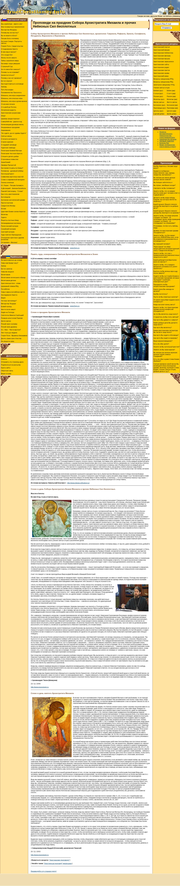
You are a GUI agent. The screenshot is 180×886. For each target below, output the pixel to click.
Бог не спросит (6, 81)
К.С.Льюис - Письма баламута (12, 185)
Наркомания (5, 130)
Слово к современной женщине (13, 180)
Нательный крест (7, 174)
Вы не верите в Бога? (9, 36)
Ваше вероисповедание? (163, 341)
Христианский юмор (161, 76)
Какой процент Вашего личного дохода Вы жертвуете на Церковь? (167, 212)
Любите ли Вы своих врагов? (164, 350)
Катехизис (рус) (159, 105)
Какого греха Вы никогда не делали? (164, 290)
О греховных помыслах (9, 159)
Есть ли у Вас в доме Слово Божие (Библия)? (166, 360)
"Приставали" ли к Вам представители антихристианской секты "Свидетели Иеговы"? (166, 248)
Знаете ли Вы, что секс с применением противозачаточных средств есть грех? (166, 255)
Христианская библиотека (163, 53)
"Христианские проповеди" (59, 860)
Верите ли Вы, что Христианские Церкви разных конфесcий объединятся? (166, 309)
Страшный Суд (7, 66)
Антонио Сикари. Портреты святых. (11, 42)
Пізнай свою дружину (9, 327)
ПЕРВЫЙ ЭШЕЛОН (166, 141)
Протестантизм (7, 203)
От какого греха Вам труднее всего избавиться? (166, 301)
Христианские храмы (161, 73)
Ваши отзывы (6, 374)
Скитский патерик (7, 232)
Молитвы (4, 214)
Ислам (3, 209)
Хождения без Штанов (167, 139)
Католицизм (5, 197)
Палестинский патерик (9, 226)
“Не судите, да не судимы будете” (13, 133)
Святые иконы (6, 136)
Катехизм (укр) (172, 105)
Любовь (4, 87)
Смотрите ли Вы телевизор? (164, 188)
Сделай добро (159, 114)
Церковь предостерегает (10, 119)
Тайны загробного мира (10, 61)
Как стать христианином (10, 194)
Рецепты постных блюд (10, 220)
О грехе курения (7, 142)
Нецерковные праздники (10, 127)
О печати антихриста (9, 139)
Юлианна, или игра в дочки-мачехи (14, 101)
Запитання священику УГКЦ (164, 85)
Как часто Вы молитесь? (163, 327)
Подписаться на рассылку (11, 365)
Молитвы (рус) (159, 99)
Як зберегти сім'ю (7, 341)
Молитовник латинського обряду (13, 277)
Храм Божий (5, 162)
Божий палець (6, 307)
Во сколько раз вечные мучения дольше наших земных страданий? (165, 354)
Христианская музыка (162, 59)
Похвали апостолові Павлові (12, 318)
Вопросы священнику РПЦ (163, 79)
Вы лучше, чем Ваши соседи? (165, 185)
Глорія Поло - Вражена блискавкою (14, 336)
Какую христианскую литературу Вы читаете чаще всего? (166, 331)
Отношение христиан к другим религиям (12, 238)
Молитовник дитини (8, 280)
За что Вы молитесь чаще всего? (166, 314)
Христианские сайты (161, 64)
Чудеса (3, 217)
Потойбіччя (5, 289)
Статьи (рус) (158, 93)
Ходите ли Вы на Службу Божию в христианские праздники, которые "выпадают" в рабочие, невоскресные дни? (166, 279)
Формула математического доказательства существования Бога (167, 134)
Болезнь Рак (164, 143)
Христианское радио (161, 67)
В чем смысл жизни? (8, 52)
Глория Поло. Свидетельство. (12, 46)
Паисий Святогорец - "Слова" (12, 191)
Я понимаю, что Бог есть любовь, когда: (166, 227)
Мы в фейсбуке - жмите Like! (11, 24)
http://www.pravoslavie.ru (40, 687)
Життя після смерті (8, 309)
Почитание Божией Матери (11, 151)
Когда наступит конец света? (164, 305)
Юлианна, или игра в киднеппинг (13, 95)
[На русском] (4, 20)
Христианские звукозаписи (164, 62)
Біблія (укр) (171, 91)
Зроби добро (171, 114)
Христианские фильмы (162, 56)
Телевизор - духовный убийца (12, 171)
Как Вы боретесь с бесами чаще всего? (165, 167)
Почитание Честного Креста (11, 153)
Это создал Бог (7, 55)
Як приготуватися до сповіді (11, 260)
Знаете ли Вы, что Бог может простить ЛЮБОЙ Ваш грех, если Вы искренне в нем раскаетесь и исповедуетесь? (166, 238)
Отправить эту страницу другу (12, 362)
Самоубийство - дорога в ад (11, 122)
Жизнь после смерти (9, 58)
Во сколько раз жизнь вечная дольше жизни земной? (164, 178)
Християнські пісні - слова (10, 283)
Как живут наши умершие (10, 64)
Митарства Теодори (8, 304)
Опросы (4, 359)
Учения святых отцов (161, 88)
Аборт (3, 116)
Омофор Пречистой (8, 165)
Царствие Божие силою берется (13, 212)
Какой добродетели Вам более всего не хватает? (165, 261)
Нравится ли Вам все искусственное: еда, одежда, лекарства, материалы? (164, 173)
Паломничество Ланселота (11, 93)
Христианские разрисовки (11, 113)
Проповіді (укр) (172, 108)
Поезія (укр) (171, 96)
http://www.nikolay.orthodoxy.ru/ (78, 483)
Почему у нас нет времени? (11, 78)
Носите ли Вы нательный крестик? (167, 347)
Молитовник (5, 275)
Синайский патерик (8, 229)
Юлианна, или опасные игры (12, 98)
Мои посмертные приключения (12, 27)
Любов (3, 266)
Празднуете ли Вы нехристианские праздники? (164, 285)
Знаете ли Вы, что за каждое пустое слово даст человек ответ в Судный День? (166, 193)
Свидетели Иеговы (8, 206)
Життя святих (172, 102)
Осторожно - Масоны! (9, 242)
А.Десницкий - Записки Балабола (13, 188)
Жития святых (159, 102)
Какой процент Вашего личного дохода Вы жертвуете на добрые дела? (166, 206)
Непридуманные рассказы (11, 223)
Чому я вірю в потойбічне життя (13, 292)
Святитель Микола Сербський (12, 315)
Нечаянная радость (8, 110)
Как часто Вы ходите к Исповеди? (166, 335)
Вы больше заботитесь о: (163, 182)
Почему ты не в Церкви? (10, 72)
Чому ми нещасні (7, 272)
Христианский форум (161, 50)
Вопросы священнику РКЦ (163, 82)
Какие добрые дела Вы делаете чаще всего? (165, 324)
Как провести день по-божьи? (12, 168)
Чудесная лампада (8, 148)
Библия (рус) (158, 91)
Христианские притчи (162, 70)
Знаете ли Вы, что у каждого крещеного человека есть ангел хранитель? (165, 266)
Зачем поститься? (8, 75)
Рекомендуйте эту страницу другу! (43, 871)
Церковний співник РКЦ (10, 286)
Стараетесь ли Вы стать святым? (166, 317)
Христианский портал (16, 20)
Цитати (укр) (171, 111)
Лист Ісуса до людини (9, 333)
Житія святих (6, 321)
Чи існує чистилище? (9, 301)
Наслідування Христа (9, 295)
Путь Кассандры (7, 90)
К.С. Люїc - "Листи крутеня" (11, 330)
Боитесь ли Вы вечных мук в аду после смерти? (165, 272)
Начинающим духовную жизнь (12, 124)
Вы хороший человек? (162, 244)
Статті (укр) (171, 93)
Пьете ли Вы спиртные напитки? (166, 297)
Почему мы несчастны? (10, 33)
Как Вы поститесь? (161, 294)
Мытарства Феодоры (9, 30)
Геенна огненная (7, 183)
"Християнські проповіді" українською (58, 863)
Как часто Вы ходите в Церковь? (166, 338)
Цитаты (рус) (158, 111)
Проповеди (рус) (160, 108)
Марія (3, 298)
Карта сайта (5, 368)
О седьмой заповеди (8, 145)
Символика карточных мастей (12, 177)
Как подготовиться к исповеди (12, 84)
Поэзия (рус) (158, 96)
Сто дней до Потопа (8, 107)
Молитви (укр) (172, 99)
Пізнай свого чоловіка (9, 324)
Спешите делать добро (10, 156)
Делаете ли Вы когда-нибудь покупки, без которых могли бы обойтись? (165, 199)
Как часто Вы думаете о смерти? (166, 320)
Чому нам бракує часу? (9, 263)
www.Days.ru (74, 248)
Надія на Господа (7, 312)
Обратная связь (7, 371)
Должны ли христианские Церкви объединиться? (166, 232)
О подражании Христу (9, 49)
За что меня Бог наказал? (10, 69)
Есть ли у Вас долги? (161, 344)
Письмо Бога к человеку (10, 38)
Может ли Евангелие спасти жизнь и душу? (167, 146)
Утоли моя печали (8, 104)
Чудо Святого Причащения (11, 235)
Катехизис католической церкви (13, 200)
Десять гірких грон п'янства (11, 338)
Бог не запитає (6, 269)
